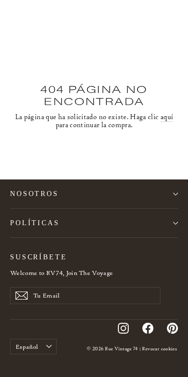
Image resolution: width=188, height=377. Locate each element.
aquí (166, 117)
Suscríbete (38, 257)
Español (27, 346)
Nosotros (34, 194)
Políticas (35, 223)
